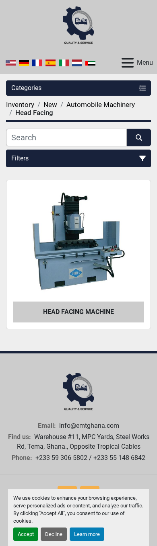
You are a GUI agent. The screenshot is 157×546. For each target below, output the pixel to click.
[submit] (139, 137)
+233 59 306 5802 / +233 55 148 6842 (89, 458)
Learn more (87, 534)
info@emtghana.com (88, 425)
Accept (26, 534)
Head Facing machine (78, 312)
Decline (53, 534)
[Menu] (128, 63)
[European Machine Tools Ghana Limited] (78, 391)
